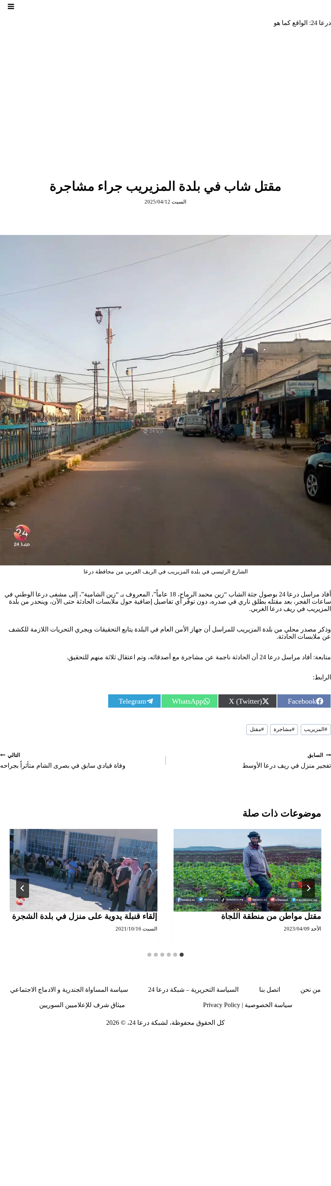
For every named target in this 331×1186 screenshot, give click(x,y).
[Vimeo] (220, 1039)
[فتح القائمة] (11, 6)
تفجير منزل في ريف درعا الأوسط (286, 760)
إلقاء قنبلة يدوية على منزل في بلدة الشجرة (84, 916)
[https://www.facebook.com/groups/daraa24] (265, 1039)
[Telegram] (250, 1039)
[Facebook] (324, 1039)
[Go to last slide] (308, 888)
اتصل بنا (269, 989)
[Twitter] (309, 1039)
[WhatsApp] (205, 1039)
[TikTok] (280, 1039)
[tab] (182, 955)
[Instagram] (294, 1039)
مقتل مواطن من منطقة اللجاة (271, 916)
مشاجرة (284, 729)
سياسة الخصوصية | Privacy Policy (247, 1004)
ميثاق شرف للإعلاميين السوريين (82, 1004)
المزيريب (315, 729)
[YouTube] (235, 1039)
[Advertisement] (165, 93)
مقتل (257, 729)
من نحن (310, 989)
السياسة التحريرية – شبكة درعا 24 (193, 989)
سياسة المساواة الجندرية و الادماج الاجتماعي (69, 989)
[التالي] (22, 888)
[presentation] (247, 870)
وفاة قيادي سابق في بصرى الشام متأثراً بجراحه (63, 760)
